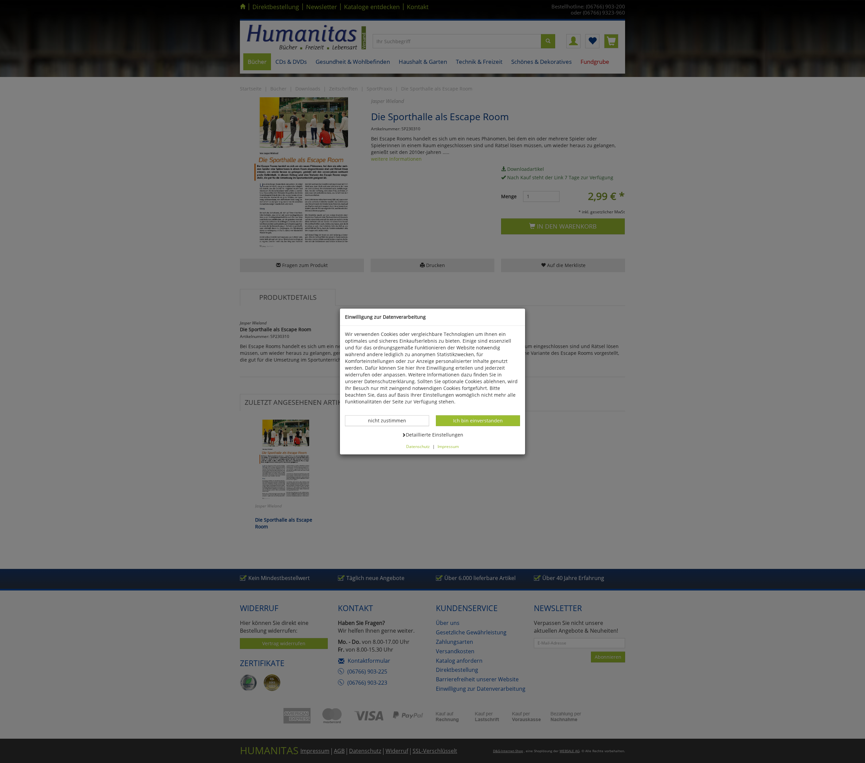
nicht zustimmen (391, 420)
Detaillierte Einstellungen (434, 434)
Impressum (448, 446)
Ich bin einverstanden (478, 420)
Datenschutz (418, 446)
